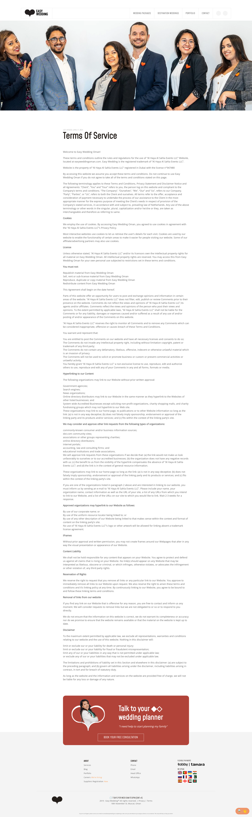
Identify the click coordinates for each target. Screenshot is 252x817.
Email (133, 769)
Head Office (136, 773)
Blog (86, 769)
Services (87, 765)
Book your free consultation (121, 737)
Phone (133, 765)
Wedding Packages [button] (142, 13)
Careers (93, 777)
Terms (149, 801)
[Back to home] (36, 13)
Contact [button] (205, 13)
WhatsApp (135, 777)
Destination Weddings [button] (168, 13)
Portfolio (190, 13)
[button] (126, 737)
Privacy (142, 801)
